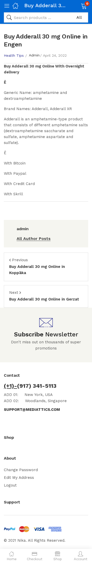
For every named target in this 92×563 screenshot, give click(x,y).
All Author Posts (34, 238)
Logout (10, 485)
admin (34, 55)
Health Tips (14, 55)
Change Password (21, 470)
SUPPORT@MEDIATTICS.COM (32, 409)
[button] (77, 5)
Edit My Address (19, 477)
